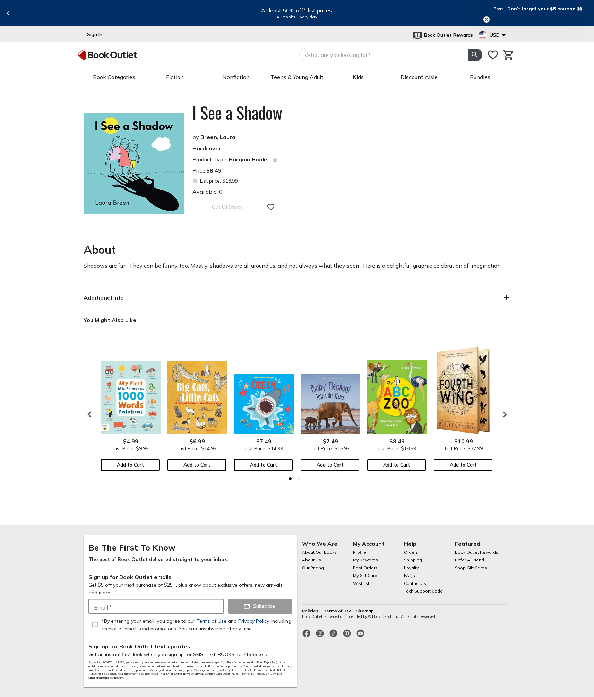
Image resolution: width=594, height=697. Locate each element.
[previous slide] (8, 13)
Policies (310, 610)
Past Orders (365, 567)
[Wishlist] (493, 55)
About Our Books (319, 552)
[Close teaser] (486, 19)
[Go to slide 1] (290, 478)
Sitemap (365, 610)
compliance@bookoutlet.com (105, 677)
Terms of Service (193, 673)
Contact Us (415, 583)
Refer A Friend (469, 559)
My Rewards (365, 559)
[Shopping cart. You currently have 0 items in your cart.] (508, 55)
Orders (411, 552)
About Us (311, 559)
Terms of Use (338, 610)
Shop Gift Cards (471, 567)
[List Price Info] (195, 181)
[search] (475, 55)
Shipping (413, 559)
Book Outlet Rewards (476, 552)
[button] (538, 8)
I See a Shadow (237, 112)
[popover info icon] (275, 160)
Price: (207, 170)
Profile (359, 552)
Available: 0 (207, 191)
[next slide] (503, 414)
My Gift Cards (366, 575)
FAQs (409, 575)
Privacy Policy (168, 673)
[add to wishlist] (270, 207)
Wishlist (361, 583)
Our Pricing (313, 567)
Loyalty (411, 567)
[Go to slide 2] (298, 478)
